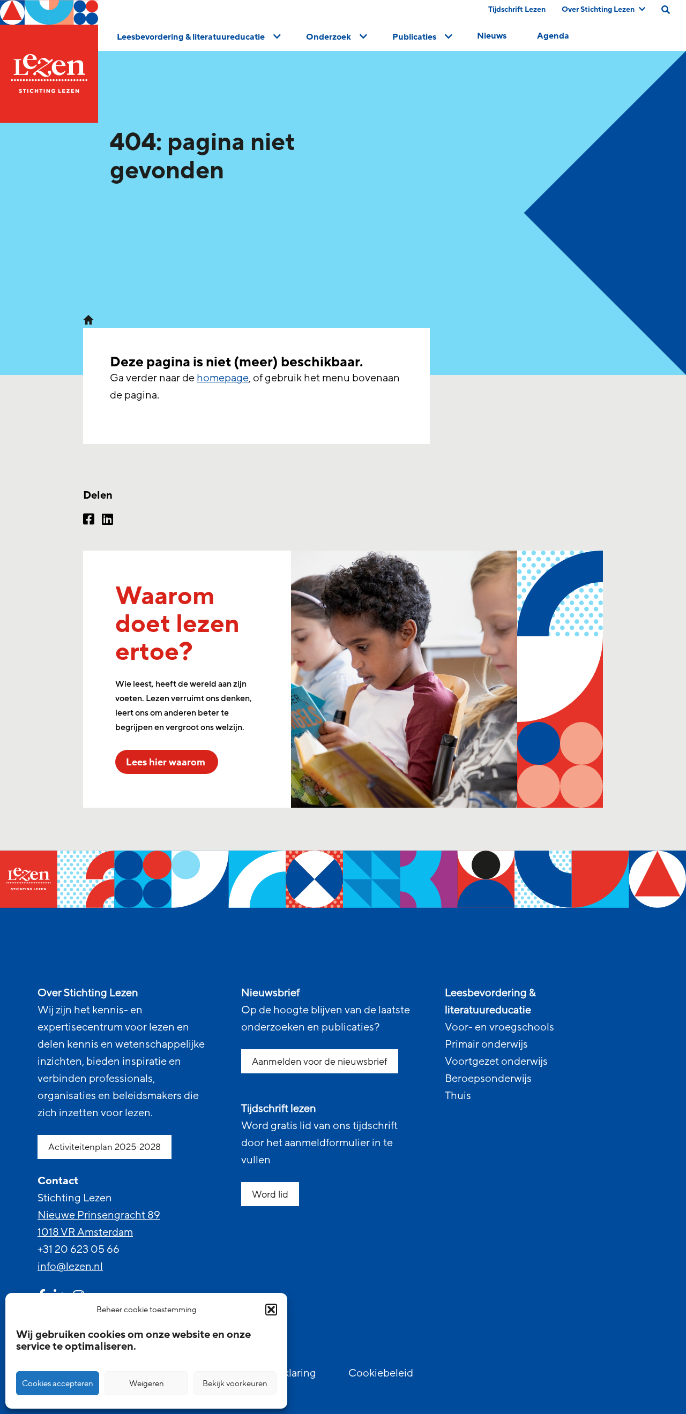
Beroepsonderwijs (488, 1079)
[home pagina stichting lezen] (88, 319)
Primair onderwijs (486, 1044)
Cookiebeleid (380, 1373)
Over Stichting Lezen (598, 9)
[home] (49, 61)
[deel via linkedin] (107, 521)
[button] (271, 1309)
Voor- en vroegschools (499, 1027)
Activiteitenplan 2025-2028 (104, 1147)
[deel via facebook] (88, 521)
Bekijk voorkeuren (235, 1383)
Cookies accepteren (57, 1383)
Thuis (458, 1096)
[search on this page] (665, 9)
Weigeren (146, 1383)
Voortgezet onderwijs (496, 1062)
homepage (223, 378)
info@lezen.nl (70, 1267)
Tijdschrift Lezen (517, 9)
